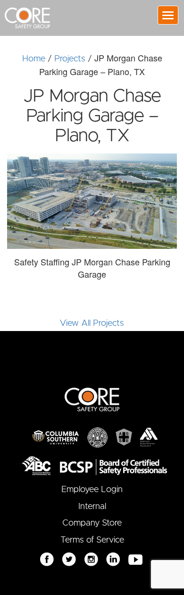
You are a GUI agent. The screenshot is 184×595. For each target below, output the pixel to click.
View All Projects (92, 323)
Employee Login (92, 489)
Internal (92, 506)
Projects (69, 59)
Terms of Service (92, 540)
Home (33, 59)
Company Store (92, 523)
